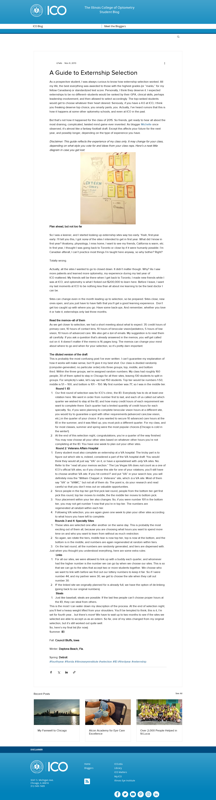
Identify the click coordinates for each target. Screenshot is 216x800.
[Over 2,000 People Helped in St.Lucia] (159, 712)
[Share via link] (74, 672)
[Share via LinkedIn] (66, 672)
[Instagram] (148, 794)
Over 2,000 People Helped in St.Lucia (158, 732)
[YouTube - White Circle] (133, 794)
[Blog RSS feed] (87, 782)
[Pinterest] (141, 794)
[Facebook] (117, 794)
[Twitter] (125, 794)
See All (179, 693)
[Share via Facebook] (50, 672)
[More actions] (165, 63)
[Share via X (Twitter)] (58, 672)
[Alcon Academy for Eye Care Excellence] (108, 712)
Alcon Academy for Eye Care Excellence (107, 732)
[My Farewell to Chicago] (57, 712)
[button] (178, 36)
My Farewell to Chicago (52, 730)
